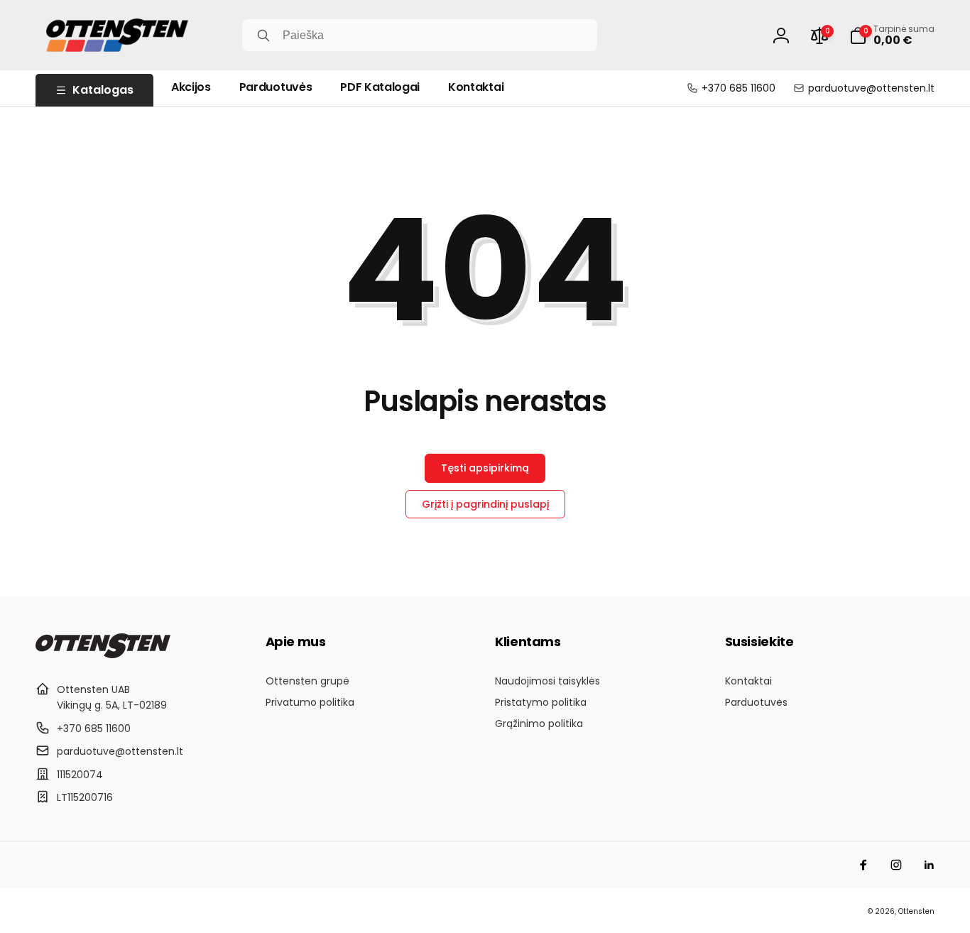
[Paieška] (263, 35)
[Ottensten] (103, 654)
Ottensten (916, 911)
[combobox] (419, 35)
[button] (891, 35)
